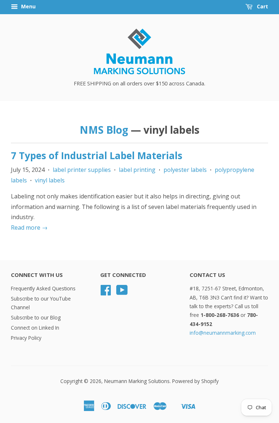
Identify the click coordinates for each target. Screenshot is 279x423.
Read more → (29, 227)
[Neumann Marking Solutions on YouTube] (122, 292)
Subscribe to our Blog (36, 317)
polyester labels (185, 170)
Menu (28, 6)
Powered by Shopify (195, 381)
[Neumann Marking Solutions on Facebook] (105, 292)
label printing (137, 170)
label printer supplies (82, 170)
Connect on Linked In (35, 327)
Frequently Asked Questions (43, 288)
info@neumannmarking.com (223, 332)
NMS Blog (104, 130)
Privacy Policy (26, 337)
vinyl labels (50, 180)
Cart (261, 6)
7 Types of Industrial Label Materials (96, 155)
